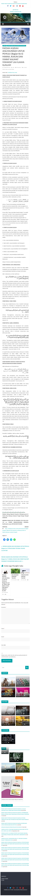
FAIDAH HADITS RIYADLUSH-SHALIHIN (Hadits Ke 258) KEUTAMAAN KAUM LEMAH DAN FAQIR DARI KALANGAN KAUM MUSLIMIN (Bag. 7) (15, 849)
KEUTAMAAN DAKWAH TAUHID (15, 576)
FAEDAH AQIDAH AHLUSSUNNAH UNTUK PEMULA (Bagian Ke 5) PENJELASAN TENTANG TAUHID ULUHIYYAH (15, 548)
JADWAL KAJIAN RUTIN (15, 12)
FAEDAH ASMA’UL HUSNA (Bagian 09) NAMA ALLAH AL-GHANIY (23, 711)
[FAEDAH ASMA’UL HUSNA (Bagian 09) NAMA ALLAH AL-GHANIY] (23, 706)
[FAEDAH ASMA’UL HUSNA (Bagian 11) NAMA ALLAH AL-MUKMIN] (23, 716)
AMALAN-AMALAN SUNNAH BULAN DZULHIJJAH (11, 827)
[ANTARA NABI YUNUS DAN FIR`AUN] (8, 763)
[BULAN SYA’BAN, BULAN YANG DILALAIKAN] (8, 688)
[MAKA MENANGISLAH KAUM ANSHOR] (16, 753)
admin (13, 67)
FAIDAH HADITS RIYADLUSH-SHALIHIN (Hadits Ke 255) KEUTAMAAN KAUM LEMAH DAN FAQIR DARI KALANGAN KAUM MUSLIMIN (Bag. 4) (15, 865)
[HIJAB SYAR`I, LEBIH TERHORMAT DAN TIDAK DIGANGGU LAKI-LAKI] (8, 735)
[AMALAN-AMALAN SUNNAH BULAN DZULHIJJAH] (8, 677)
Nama (3, 628)
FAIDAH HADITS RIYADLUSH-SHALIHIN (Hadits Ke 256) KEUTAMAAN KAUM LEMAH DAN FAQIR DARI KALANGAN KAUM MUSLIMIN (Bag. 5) (15, 860)
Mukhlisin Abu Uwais (12, 72)
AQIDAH (4, 45)
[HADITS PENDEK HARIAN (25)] (23, 688)
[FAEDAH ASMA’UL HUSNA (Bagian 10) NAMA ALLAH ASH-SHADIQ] (8, 716)
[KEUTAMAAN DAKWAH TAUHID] (15, 569)
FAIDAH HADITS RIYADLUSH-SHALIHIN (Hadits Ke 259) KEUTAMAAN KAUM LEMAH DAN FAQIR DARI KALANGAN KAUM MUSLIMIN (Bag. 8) (15, 844)
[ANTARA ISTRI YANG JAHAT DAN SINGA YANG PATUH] (23, 763)
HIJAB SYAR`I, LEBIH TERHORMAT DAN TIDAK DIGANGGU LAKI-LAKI (8, 739)
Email (2, 636)
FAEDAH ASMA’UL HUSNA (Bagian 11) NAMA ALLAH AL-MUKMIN (23, 721)
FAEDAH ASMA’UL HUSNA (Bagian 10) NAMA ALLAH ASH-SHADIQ (8, 721)
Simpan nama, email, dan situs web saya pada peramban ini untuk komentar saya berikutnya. (14, 656)
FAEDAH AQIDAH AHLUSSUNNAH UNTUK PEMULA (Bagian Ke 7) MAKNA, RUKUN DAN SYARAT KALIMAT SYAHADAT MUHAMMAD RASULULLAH (15, 559)
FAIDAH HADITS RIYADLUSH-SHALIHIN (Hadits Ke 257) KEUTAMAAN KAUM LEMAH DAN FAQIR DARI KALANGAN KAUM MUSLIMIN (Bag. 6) (15, 854)
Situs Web (3, 645)
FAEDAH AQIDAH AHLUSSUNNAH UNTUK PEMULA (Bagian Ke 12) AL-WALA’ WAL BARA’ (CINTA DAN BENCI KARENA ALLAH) (6, 582)
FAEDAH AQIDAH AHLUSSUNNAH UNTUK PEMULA (16, 45)
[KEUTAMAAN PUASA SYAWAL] (8, 706)
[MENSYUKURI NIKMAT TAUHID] (25, 569)
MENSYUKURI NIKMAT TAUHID (24, 576)
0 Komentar (19, 67)
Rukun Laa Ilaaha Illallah (9, 69)
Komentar (3, 607)
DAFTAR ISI (15, 10)
